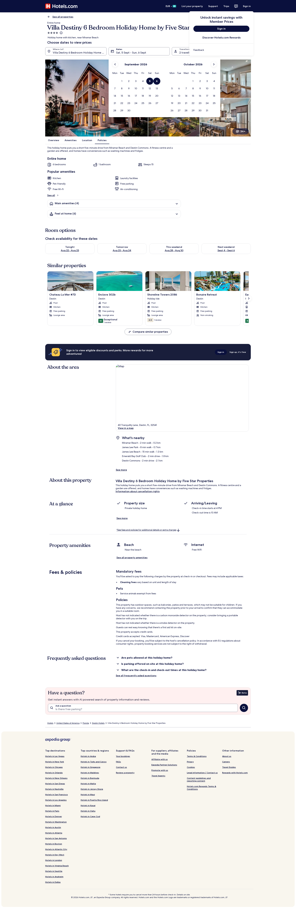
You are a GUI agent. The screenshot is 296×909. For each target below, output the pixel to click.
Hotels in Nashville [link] (54, 789)
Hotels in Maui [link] (88, 794)
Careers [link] (226, 761)
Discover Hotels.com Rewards (221, 37)
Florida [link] (86, 723)
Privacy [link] (190, 761)
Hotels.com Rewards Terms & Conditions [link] (201, 787)
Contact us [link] (121, 767)
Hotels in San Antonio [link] (56, 838)
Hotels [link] (50, 723)
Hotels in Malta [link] (88, 783)
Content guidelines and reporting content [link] (199, 779)
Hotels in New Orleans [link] (56, 778)
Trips (226, 6)
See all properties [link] (62, 16)
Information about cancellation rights (138, 491)
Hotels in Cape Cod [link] (90, 816)
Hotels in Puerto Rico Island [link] (94, 800)
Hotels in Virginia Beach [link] (57, 865)
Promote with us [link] (159, 770)
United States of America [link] (67, 723)
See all (51, 195)
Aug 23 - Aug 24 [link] (122, 250)
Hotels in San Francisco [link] (56, 794)
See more (121, 469)
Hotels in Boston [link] (53, 843)
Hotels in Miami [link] (53, 805)
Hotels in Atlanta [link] (53, 833)
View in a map (126, 428)
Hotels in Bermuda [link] (90, 778)
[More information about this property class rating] (61, 33)
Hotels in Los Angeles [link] (56, 800)
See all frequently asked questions (136, 675)
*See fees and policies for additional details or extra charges (146, 529)
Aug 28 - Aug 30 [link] (174, 250)
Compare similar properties (150, 331)
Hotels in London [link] (53, 860)
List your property (192, 6)
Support (213, 6)
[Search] (244, 708)
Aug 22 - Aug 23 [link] (70, 250)
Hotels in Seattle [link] (53, 871)
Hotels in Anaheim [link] (54, 876)
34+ (242, 131)
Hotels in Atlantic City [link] (56, 849)
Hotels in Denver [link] (53, 816)
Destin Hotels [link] (98, 723)
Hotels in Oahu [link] (88, 811)
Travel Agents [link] (158, 775)
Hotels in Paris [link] (52, 811)
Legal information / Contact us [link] (202, 772)
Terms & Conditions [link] (197, 756)
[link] (221, 50)
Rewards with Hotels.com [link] (235, 772)
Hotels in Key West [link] (54, 854)
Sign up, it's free (238, 352)
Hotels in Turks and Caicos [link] (94, 761)
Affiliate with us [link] (159, 759)
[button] (121, 81)
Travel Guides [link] (229, 767)
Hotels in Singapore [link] (90, 767)
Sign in (247, 6)
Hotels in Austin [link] (53, 827)
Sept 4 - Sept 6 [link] (226, 250)
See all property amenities (131, 557)
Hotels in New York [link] (54, 761)
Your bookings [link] (123, 756)
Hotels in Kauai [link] (88, 805)
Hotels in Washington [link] (56, 822)
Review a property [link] (125, 772)
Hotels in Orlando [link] (54, 772)
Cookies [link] (191, 767)
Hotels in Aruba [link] (88, 756)
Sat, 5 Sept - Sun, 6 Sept (131, 52)
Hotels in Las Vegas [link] (54, 756)
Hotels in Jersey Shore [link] (92, 789)
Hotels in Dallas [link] (53, 882)
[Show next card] (248, 298)
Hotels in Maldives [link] (90, 772)
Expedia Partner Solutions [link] (164, 764)
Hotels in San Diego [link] (55, 783)
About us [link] (226, 756)
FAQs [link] (118, 761)
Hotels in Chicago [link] (54, 767)
